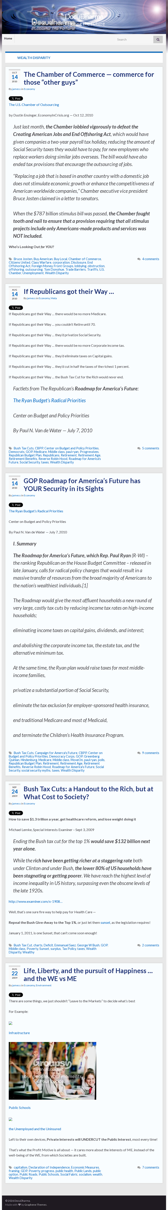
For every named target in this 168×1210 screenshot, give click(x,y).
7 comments (150, 1167)
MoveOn (77, 760)
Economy (29, 89)
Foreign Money (42, 266)
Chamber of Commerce (84, 259)
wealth (97, 1174)
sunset (105, 922)
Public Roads (28, 1174)
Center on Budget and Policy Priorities (71, 448)
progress (47, 1171)
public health (64, 1171)
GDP (24, 1171)
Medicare (40, 452)
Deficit (48, 945)
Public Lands (83, 1171)
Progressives (89, 452)
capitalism (20, 1167)
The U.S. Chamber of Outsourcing (34, 104)
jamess (16, 89)
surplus (56, 949)
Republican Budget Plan (25, 455)
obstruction (96, 266)
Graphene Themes (35, 1204)
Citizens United (19, 262)
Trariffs (92, 269)
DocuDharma (84, 16)
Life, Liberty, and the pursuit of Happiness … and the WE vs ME (88, 974)
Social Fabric (69, 1174)
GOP (29, 452)
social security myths (36, 770)
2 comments (150, 945)
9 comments (150, 753)
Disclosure (78, 262)
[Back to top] (158, 1200)
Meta (54, 298)
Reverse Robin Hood (52, 459)
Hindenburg (29, 760)
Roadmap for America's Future (73, 767)
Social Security (30, 462)
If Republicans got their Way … (69, 291)
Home (8, 38)
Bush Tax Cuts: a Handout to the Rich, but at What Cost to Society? (88, 793)
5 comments (150, 448)
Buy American (43, 259)
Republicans (51, 455)
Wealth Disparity (57, 273)
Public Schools (20, 1107)
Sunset (44, 949)
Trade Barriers (75, 269)
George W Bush (88, 945)
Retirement (69, 455)
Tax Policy (69, 949)
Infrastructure (19, 1033)
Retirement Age (89, 455)
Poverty (32, 949)
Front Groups (63, 266)
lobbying (80, 266)
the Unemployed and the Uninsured (35, 1129)
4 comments (150, 259)
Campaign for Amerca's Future (56, 753)
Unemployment (33, 273)
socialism (85, 1174)
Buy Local (60, 259)
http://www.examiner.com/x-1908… (36, 901)
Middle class (56, 452)
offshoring (16, 269)
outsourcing (34, 269)
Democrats (16, 452)
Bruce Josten (23, 259)
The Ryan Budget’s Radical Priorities (49, 400)
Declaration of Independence (49, 1167)
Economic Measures (85, 1167)
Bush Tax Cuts (24, 448)
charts (37, 945)
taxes (45, 462)
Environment (43, 985)
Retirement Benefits (23, 459)
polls (101, 760)
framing (14, 1171)
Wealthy (28, 952)
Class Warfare (41, 262)
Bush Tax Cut (23, 945)
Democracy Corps (62, 756)
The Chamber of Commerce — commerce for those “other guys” (89, 78)
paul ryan (72, 452)
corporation (61, 262)
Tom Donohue (54, 269)
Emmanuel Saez (65, 945)
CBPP (39, 448)
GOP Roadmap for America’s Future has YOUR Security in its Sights (82, 484)
